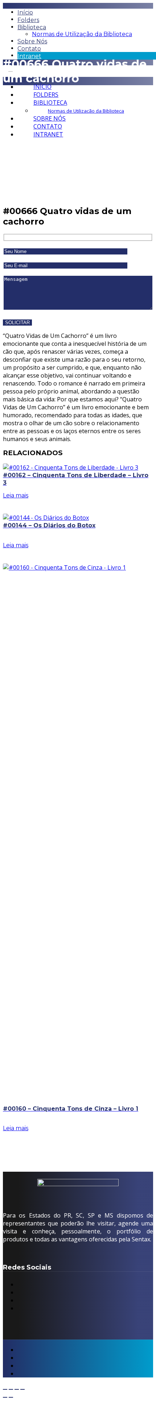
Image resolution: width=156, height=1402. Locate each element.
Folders (28, 20)
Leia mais (15, 495)
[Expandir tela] (11, 1389)
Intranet (29, 56)
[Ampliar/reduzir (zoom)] (5, 1389)
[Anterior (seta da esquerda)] (5, 1397)
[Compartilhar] (17, 1389)
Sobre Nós (32, 41)
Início (25, 12)
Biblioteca (31, 27)
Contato (29, 48)
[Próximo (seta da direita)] (11, 1397)
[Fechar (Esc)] (22, 1389)
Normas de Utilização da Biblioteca (82, 34)
